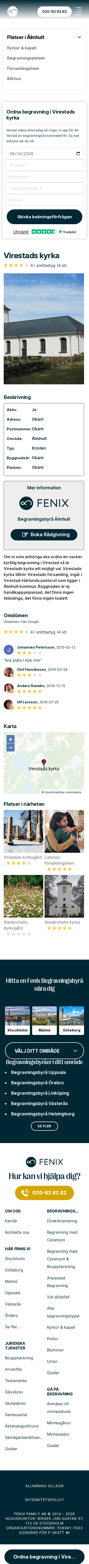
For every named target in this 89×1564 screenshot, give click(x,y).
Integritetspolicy (44, 1500)
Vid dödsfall (58, 1296)
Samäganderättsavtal (25, 1437)
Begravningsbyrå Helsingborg (42, 1113)
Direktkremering (62, 1220)
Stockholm (15, 1258)
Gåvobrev (14, 1391)
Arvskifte (13, 1369)
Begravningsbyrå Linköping (40, 1093)
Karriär (11, 1220)
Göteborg (14, 1269)
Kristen (39, 448)
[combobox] (44, 1050)
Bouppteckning (19, 1357)
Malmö (11, 1281)
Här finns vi (17, 1249)
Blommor (55, 1349)
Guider (53, 1372)
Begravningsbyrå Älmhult (44, 519)
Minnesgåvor (59, 1422)
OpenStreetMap (55, 792)
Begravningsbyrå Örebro (37, 1082)
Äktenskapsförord (22, 1426)
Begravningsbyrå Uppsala (38, 1072)
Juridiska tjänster (15, 1345)
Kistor (52, 1338)
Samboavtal (16, 1414)
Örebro (11, 1315)
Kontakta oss (17, 1232)
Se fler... (12, 1326)
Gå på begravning (60, 1391)
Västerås (13, 1304)
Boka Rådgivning (50, 534)
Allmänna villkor (44, 1486)
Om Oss (13, 1211)
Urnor (52, 1361)
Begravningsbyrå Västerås (39, 1103)
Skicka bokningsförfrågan (44, 216)
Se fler (44, 1126)
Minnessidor (58, 1434)
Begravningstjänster (63, 1211)
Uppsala (12, 1292)
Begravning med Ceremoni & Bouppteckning (62, 1259)
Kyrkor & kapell (61, 1327)
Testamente (16, 1380)
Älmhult (39, 438)
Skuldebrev (15, 1403)
